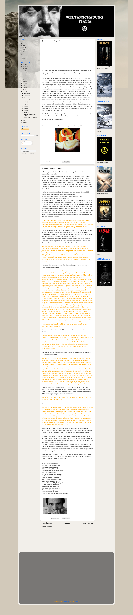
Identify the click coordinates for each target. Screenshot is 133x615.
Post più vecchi (88, 523)
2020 (24, 77)
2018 (24, 81)
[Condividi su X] (66, 162)
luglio (25, 102)
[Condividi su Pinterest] (69, 162)
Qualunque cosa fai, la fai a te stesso (55, 41)
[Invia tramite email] (63, 162)
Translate (32, 153)
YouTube (23, 58)
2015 (24, 87)
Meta (22, 53)
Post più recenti (47, 523)
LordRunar (66, 601)
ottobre (25, 98)
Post (24, 141)
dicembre (26, 93)
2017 (24, 83)
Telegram (23, 55)
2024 (24, 68)
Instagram (23, 51)
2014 (24, 89)
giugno (25, 104)
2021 (24, 75)
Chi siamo (23, 44)
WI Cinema (23, 47)
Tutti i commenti (26, 144)
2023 (24, 71)
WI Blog (23, 45)
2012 (24, 120)
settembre (26, 100)
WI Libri (23, 49)
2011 (24, 122)
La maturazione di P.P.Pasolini (53, 168)
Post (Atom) (49, 526)
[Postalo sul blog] (64, 162)
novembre (26, 95)
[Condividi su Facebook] (67, 162)
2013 (24, 92)
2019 (24, 79)
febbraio (26, 110)
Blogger (76, 601)
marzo (25, 108)
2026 (24, 64)
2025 (24, 66)
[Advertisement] (67, 57)
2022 (24, 73)
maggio (25, 106)
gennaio (26, 112)
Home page (67, 523)
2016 (24, 85)
